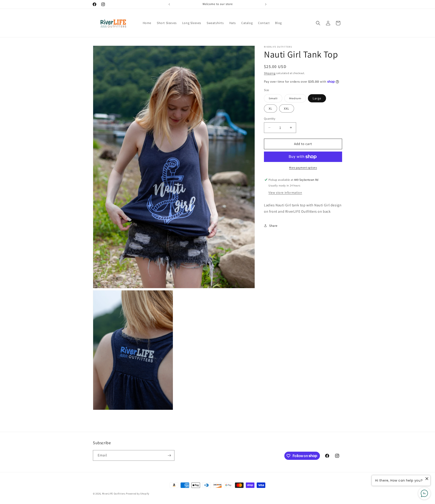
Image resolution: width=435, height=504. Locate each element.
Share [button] (273, 225)
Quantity (269, 119)
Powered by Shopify (137, 493)
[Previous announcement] (169, 4)
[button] (318, 23)
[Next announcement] (266, 4)
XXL (286, 108)
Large (317, 98)
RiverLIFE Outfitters (114, 493)
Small (275, 99)
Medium (297, 99)
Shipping (270, 73)
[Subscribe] (169, 455)
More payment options (303, 167)
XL (270, 108)
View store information (285, 192)
